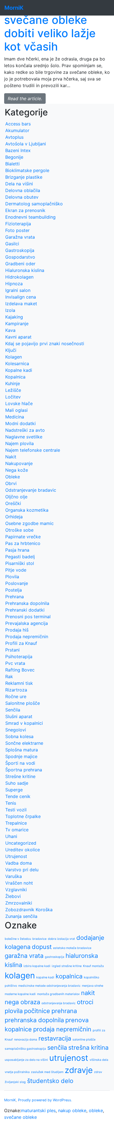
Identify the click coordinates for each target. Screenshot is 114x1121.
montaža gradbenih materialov (58, 994)
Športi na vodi (20, 763)
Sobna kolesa (19, 736)
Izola (10, 310)
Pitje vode (15, 570)
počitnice (37, 1010)
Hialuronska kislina (24, 270)
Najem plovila (19, 443)
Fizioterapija (18, 223)
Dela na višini (19, 183)
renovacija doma (25, 1039)
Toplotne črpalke (23, 816)
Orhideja (14, 516)
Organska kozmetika (26, 510)
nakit (88, 992)
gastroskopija (54, 957)
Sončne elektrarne (24, 743)
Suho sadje (16, 783)
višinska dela (99, 1060)
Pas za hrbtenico (22, 543)
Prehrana (14, 596)
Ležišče (13, 390)
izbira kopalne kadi (37, 966)
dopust (42, 946)
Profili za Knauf (21, 643)
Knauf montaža (93, 966)
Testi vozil (16, 809)
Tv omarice (16, 829)
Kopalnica (15, 377)
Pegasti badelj (20, 556)
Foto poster (17, 230)
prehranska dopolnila (34, 1020)
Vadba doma (18, 863)
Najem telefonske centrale (32, 450)
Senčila (12, 710)
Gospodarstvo (20, 257)
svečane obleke (20, 1117)
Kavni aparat (18, 337)
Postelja (13, 590)
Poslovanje (16, 583)
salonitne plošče (83, 1039)
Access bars (18, 124)
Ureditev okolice (22, 849)
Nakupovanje (19, 463)
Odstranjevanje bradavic (30, 490)
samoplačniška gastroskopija (25, 1049)
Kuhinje (12, 383)
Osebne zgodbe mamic (29, 523)
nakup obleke (72, 1110)
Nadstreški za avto (25, 430)
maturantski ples (38, 1110)
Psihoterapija (18, 656)
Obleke (12, 476)
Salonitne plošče (22, 703)
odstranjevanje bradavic (59, 1003)
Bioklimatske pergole (27, 170)
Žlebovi (13, 896)
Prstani (12, 650)
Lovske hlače (19, 403)
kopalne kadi (45, 977)
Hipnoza (14, 283)
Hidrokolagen (19, 277)
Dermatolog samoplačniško (34, 203)
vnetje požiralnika (17, 1072)
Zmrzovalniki (18, 903)
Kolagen (13, 357)
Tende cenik (17, 796)
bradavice (39, 939)
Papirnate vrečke (23, 536)
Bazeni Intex (18, 150)
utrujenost (68, 1058)
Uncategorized (20, 843)
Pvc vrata (15, 663)
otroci (85, 1002)
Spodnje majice (21, 756)
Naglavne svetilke (23, 437)
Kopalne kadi (18, 370)
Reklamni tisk (19, 683)
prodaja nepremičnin (62, 1029)
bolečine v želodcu (18, 939)
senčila (57, 1047)
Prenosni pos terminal (28, 616)
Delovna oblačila (22, 190)
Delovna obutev (21, 197)
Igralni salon (17, 290)
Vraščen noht (19, 883)
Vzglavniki (16, 889)
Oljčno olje (16, 496)
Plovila (12, 576)
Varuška (13, 876)
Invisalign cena (20, 297)
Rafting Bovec (20, 670)
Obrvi (11, 483)
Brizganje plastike (23, 177)
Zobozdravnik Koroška (29, 909)
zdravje (79, 1070)
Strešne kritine (20, 776)
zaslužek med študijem (47, 1072)
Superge (14, 789)
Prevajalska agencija (26, 623)
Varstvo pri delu (21, 869)
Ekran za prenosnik (25, 210)
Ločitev (13, 397)
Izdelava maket (21, 303)
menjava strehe (92, 986)
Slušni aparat (18, 716)
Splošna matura (21, 750)
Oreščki (13, 503)
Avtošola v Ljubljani (25, 144)
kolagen (20, 975)
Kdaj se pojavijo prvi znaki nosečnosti (44, 343)
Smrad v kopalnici (24, 723)
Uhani (11, 836)
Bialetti (12, 163)
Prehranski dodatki (25, 610)
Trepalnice (16, 823)
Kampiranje (16, 323)
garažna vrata (24, 955)
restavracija (54, 1038)
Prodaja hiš (16, 630)
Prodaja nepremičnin (26, 636)
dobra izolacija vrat (61, 939)
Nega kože (16, 470)
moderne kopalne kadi (20, 994)
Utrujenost (16, 856)
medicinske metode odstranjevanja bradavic (49, 986)
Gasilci (12, 243)
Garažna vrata (20, 237)
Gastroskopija (19, 250)
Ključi (10, 350)
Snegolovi (15, 730)
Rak (9, 676)
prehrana (64, 1010)
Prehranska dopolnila (27, 603)
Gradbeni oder (20, 263)
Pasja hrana (17, 550)
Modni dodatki (20, 423)
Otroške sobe (19, 530)
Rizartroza (16, 690)
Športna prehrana (23, 769)
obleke (96, 1110)
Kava (10, 330)
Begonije (14, 157)
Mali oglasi (16, 410)
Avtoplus (14, 137)
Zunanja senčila (21, 916)
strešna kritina (88, 1047)
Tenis (10, 803)
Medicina (14, 417)
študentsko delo (50, 1080)
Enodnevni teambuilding (30, 217)
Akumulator (17, 130)
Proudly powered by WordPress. (45, 1100)
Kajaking (14, 317)
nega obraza (22, 1002)
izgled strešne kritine (67, 966)
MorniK (10, 1100)
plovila (14, 1010)
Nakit (10, 456)
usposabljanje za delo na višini (26, 1060)
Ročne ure (15, 696)
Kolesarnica (17, 363)
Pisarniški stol (19, 563)
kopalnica (69, 976)
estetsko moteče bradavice (72, 948)
